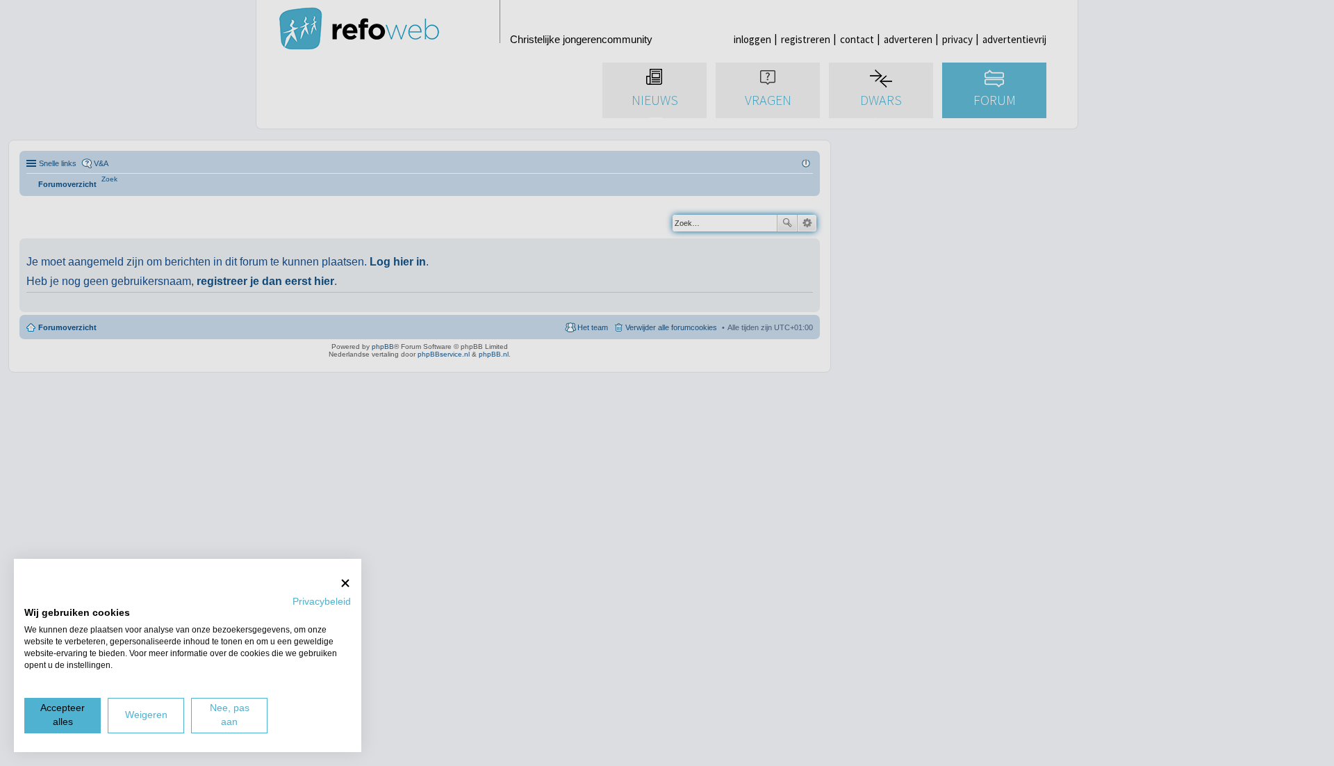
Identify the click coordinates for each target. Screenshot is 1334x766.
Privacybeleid (322, 601)
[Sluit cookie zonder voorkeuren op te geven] (345, 583)
